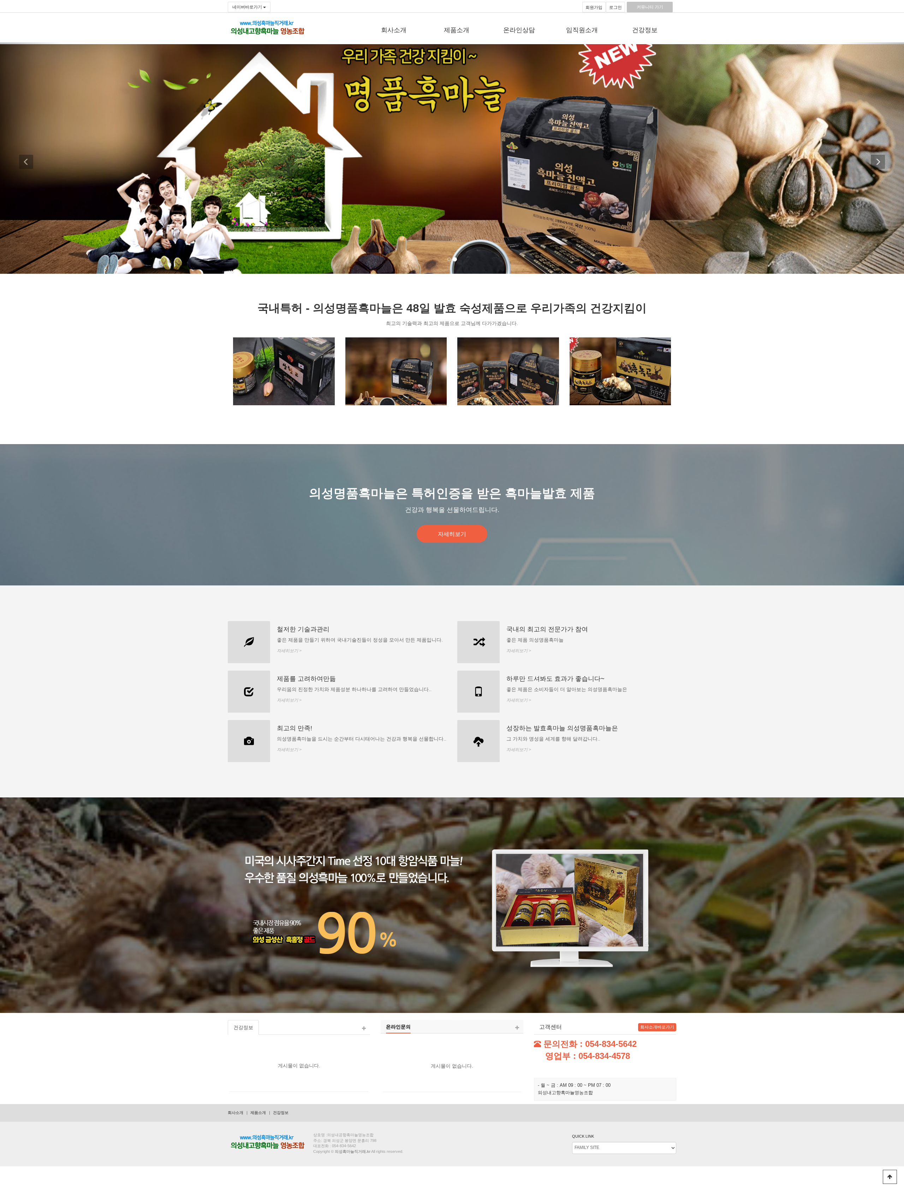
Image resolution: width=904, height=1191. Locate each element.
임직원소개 (582, 30)
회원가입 (593, 7)
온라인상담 (519, 30)
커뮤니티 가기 (650, 7)
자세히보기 (452, 534)
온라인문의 (398, 1027)
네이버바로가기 (247, 7)
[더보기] (363, 1028)
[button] (31, 158)
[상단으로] (890, 1177)
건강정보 (645, 30)
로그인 (615, 7)
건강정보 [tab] (243, 1027)
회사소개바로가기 (657, 1027)
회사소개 (393, 30)
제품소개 (456, 30)
